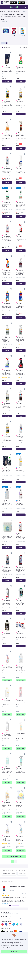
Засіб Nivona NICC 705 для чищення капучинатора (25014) (6, 737)
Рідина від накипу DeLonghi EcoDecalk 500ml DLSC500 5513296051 (7, 472)
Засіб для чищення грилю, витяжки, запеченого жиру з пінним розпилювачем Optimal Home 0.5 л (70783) (20, 737)
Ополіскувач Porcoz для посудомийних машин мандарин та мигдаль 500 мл (7, 306)
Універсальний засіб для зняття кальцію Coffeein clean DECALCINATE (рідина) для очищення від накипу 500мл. (7, 171)
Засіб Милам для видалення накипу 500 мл (6, 805)
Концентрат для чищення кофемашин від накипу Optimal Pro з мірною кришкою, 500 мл (21, 669)
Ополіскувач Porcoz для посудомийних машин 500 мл (20, 306)
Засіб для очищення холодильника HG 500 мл (20, 340)
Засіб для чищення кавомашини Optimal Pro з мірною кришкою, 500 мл (7, 703)
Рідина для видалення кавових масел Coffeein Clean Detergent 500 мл (20, 537)
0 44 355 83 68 (6, 916)
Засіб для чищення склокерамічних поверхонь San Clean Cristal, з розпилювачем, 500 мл (21, 373)
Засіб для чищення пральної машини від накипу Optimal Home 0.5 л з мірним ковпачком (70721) (7, 771)
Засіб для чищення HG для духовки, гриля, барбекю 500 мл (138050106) (7, 439)
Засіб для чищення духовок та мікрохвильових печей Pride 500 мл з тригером (7, 839)
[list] (2, 924)
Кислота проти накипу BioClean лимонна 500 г (7, 537)
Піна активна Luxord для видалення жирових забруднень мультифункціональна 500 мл (21, 771)
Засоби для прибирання (9, 873)
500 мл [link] (25, 11)
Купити (7, 81)
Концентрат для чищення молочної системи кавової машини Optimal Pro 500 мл (20, 505)
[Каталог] (2, 7)
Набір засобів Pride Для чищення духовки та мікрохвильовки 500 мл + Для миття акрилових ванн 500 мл (20, 805)
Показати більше (6, 903)
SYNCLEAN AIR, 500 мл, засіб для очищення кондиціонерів (6, 205)
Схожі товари (7, 680)
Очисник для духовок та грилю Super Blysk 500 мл (21, 239)
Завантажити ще (15, 856)
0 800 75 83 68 (6, 912)
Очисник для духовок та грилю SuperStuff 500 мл (21, 703)
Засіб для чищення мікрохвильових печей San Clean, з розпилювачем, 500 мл (7, 373)
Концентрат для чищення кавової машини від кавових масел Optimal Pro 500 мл (20, 472)
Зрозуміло (14, 951)
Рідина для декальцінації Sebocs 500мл (7, 636)
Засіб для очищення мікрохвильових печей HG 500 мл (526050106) (7, 406)
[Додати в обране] (11, 53)
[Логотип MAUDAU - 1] (14, 7)
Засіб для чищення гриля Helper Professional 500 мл (20, 171)
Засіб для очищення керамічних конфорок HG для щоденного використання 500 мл (21, 104)
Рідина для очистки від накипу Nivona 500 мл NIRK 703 (20, 570)
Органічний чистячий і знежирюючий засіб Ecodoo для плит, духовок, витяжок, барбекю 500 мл (7, 137)
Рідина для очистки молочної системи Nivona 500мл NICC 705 (6, 603)
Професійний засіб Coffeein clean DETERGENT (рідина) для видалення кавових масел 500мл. (7, 239)
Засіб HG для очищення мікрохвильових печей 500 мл (6, 340)
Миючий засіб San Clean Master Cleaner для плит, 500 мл (20, 439)
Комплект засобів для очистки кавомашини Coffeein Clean (21, 636)
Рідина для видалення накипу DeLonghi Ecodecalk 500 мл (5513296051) (6, 70)
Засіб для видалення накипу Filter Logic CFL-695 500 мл (20, 603)
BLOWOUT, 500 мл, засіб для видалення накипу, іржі (20, 205)
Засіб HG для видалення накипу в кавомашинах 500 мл (7, 104)
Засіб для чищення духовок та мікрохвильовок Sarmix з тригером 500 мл (6, 273)
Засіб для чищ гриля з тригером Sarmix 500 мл (7, 669)
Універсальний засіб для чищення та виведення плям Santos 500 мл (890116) (20, 273)
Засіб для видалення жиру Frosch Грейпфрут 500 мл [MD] (20, 70)
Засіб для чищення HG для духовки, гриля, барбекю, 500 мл (21, 137)
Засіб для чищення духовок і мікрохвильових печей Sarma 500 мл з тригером (20, 839)
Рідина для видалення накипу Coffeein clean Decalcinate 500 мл (6, 570)
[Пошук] (25, 7)
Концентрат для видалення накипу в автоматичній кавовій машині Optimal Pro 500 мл (7, 505)
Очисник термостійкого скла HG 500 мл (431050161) (20, 406)
